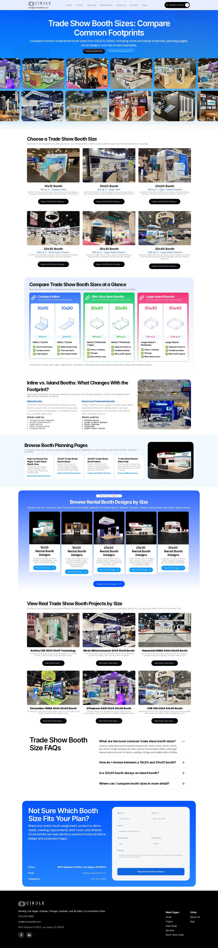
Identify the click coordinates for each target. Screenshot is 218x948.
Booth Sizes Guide (175, 935)
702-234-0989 (98, 878)
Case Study (172, 926)
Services (170, 930)
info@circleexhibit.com (94, 872)
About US (195, 917)
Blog (192, 921)
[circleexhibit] (31, 904)
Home (169, 917)
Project (169, 921)
